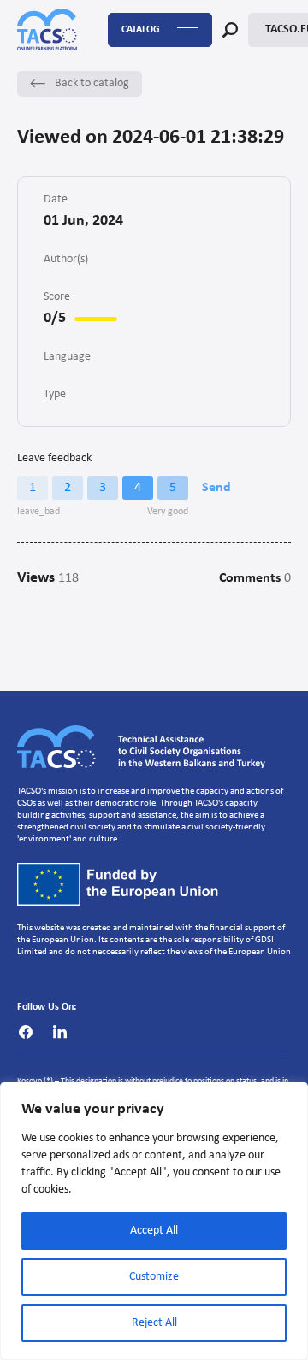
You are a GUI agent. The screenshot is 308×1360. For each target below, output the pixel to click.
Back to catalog (92, 83)
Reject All (154, 1322)
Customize (154, 1276)
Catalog (140, 30)
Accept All (154, 1230)
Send (216, 488)
